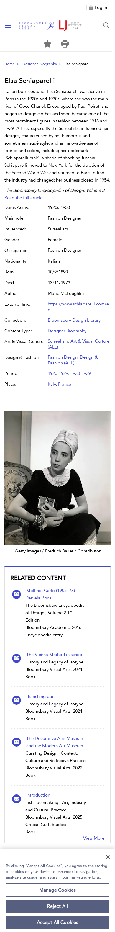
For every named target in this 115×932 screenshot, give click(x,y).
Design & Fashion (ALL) (73, 360)
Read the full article (23, 197)
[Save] (47, 44)
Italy (52, 384)
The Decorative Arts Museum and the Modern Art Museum (54, 742)
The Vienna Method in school (54, 654)
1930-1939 (80, 373)
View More (93, 838)
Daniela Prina (38, 598)
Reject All (57, 906)
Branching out (39, 696)
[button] (65, 44)
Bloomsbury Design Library (74, 320)
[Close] (107, 857)
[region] (57, 890)
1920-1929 (58, 373)
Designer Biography (39, 64)
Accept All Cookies (57, 922)
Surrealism (58, 341)
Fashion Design (63, 357)
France (64, 384)
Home (9, 64)
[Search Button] (106, 25)
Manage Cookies (57, 890)
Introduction (38, 795)
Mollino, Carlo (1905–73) (50, 590)
